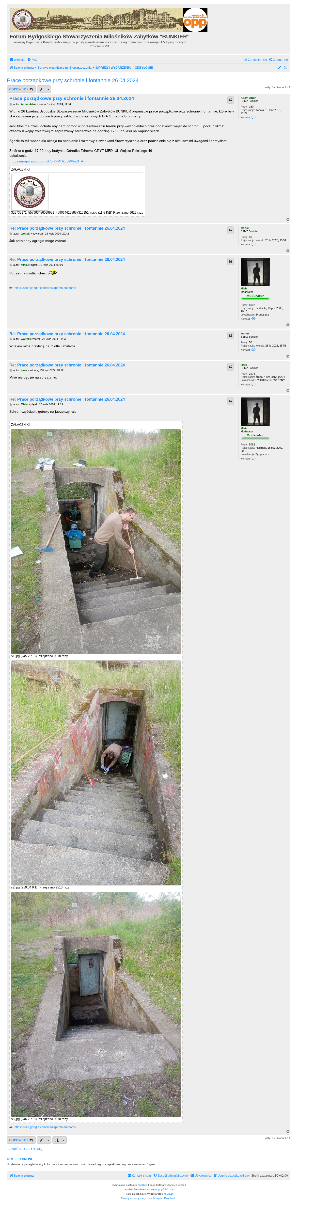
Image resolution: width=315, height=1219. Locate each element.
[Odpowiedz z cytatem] (230, 100)
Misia (244, 288)
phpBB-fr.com (165, 1189)
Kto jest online (20, 1159)
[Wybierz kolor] (279, 67)
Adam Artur (248, 97)
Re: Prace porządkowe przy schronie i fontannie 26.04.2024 (67, 228)
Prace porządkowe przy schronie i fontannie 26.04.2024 (73, 80)
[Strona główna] (109, 19)
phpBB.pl (167, 1193)
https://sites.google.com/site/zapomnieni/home (45, 288)
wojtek (245, 227)
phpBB (142, 1185)
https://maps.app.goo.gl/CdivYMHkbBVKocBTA (47, 161)
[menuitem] (32, 60)
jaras (244, 364)
